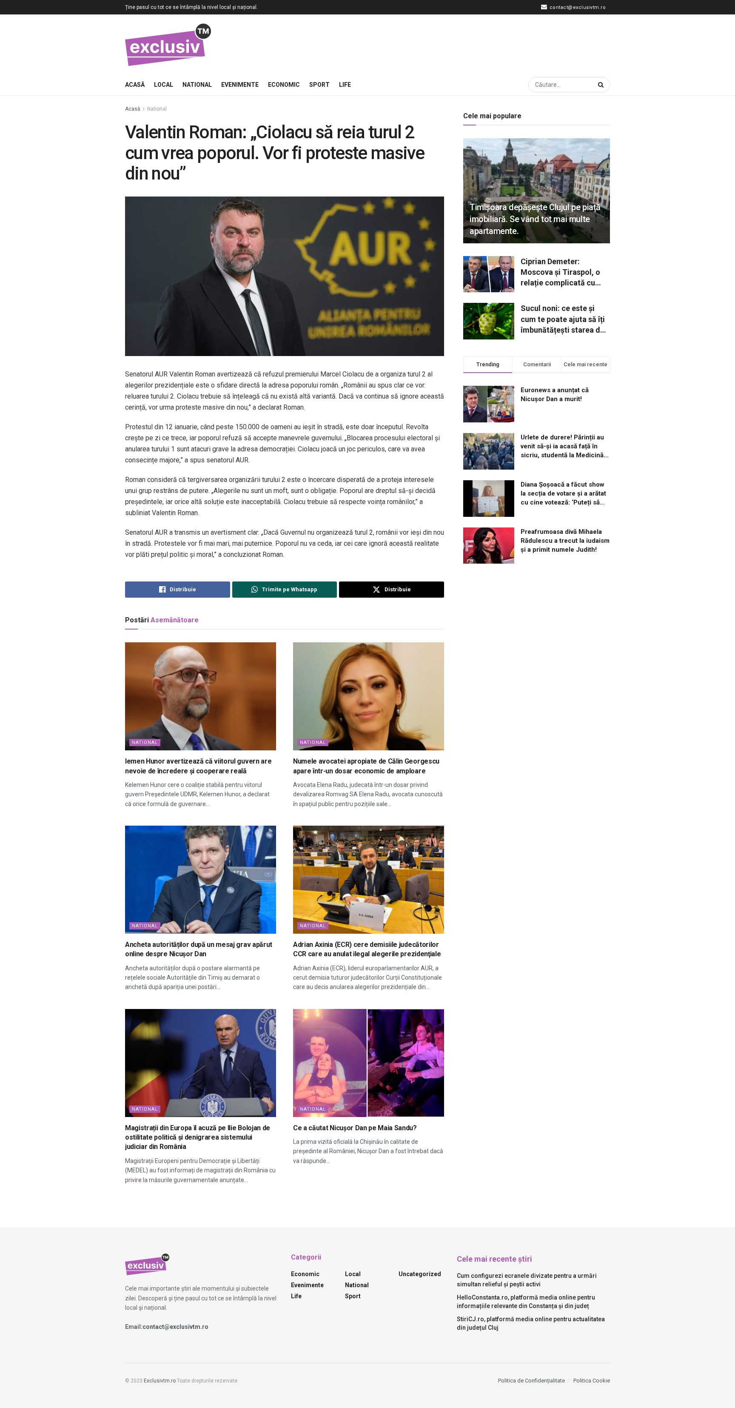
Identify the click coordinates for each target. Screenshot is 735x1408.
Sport (319, 84)
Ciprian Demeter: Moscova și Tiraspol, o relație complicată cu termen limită (560, 272)
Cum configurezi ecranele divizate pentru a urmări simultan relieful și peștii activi (527, 1280)
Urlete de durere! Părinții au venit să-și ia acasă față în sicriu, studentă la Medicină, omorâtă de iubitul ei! (563, 446)
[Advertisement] (455, 43)
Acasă (135, 84)
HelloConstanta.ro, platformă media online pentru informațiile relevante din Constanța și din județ (526, 1301)
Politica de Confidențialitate (531, 1380)
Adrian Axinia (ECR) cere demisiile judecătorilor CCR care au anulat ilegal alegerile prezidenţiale (367, 949)
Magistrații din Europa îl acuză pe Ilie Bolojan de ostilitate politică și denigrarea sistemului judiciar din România (197, 1137)
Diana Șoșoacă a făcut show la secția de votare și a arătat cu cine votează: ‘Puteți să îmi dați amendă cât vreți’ (563, 494)
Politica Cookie (591, 1380)
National (197, 84)
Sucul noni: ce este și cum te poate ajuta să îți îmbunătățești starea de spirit (563, 319)
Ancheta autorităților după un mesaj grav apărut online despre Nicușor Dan (198, 949)
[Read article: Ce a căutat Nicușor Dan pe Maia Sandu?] (368, 1063)
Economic (284, 84)
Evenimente (240, 84)
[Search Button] (602, 84)
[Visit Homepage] (168, 44)
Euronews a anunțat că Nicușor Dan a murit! (555, 394)
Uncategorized (420, 1274)
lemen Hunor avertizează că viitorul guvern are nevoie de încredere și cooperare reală (198, 766)
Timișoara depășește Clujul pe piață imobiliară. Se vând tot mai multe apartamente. (535, 219)
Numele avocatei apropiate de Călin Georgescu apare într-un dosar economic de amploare (366, 766)
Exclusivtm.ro (160, 1381)
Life (345, 84)
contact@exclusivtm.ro (577, 7)
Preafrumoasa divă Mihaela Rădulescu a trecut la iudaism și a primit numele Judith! (565, 540)
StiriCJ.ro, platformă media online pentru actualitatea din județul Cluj (531, 1323)
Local (163, 84)
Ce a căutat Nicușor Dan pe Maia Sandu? (355, 1128)
